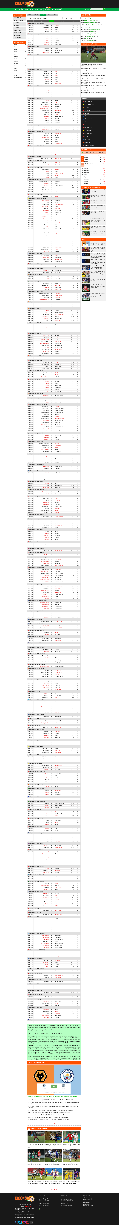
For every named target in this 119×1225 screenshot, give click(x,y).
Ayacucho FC (58, 362)
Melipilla (56, 449)
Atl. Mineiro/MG (58, 525)
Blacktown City (58, 602)
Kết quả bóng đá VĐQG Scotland (36, 968)
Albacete (47, 389)
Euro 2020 (87, 142)
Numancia (57, 389)
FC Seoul (57, 649)
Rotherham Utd (45, 110)
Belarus (15, 72)
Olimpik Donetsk (45, 748)
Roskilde (57, 777)
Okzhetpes (46, 702)
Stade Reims (46, 75)
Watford (56, 29)
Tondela (47, 152)
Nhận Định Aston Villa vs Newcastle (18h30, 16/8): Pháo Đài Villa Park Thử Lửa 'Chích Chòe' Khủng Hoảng (54, 1103)
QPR (56, 102)
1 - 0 (52, 270)
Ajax (56, 996)
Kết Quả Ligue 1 (86, 1204)
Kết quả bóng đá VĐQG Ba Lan (36, 370)
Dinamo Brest (58, 289)
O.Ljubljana (46, 824)
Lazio (47, 65)
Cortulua (57, 512)
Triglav (56, 824)
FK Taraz (57, 706)
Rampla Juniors (58, 295)
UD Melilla (46, 214)
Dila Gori (47, 164)
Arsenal (47, 31)
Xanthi (56, 897)
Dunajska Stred (58, 847)
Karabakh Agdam (45, 885)
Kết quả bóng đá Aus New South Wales (38, 600)
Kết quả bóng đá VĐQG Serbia (35, 916)
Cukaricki (46, 925)
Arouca (56, 139)
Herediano (46, 554)
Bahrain (15, 70)
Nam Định (57, 88)
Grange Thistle (45, 638)
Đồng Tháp (57, 687)
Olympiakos (57, 899)
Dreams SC (46, 634)
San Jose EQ (46, 351)
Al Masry (57, 992)
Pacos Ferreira (45, 137)
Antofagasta (57, 462)
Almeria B (46, 208)
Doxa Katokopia (45, 1003)
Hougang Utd (58, 720)
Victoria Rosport (58, 947)
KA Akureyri (46, 1022)
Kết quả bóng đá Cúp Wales (35, 912)
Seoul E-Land (58, 617)
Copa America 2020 (89, 145)
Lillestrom (57, 1017)
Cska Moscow (45, 759)
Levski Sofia (57, 196)
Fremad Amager (58, 781)
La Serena (57, 443)
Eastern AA (57, 632)
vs (51, 25)
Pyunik (47, 786)
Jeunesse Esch (58, 945)
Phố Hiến (47, 689)
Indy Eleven (46, 410)
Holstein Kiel (46, 767)
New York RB (46, 335)
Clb (41, 9)
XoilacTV (17, 1209)
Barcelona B (57, 243)
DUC (93, 152)
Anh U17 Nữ (46, 674)
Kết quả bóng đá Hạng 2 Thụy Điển (36, 874)
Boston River (46, 297)
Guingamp (46, 73)
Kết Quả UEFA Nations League (67, 1200)
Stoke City (46, 112)
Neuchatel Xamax (59, 173)
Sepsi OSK (57, 304)
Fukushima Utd (45, 569)
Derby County (46, 106)
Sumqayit (46, 889)
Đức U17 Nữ (57, 674)
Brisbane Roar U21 (44, 627)
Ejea (48, 202)
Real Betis (57, 40)
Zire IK (56, 883)
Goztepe (47, 868)
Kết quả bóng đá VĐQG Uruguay (36, 291)
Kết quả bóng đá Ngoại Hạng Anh (36, 23)
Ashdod (56, 255)
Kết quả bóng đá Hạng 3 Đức (35, 740)
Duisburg (57, 767)
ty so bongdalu (30, 1214)
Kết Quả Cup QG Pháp (88, 1205)
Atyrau (56, 704)
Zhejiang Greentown (59, 666)
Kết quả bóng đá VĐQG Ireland (36, 393)
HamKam (46, 856)
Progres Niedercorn (59, 943)
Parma (47, 63)
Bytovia (56, 183)
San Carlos (57, 554)
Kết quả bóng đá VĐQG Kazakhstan (37, 699)
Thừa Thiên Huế (45, 685)
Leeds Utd (57, 118)
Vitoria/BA (46, 435)
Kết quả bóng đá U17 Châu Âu (35, 274)
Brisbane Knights (45, 640)
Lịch (26, 9)
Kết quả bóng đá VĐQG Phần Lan (36, 983)
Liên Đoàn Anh (88, 133)
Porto (47, 150)
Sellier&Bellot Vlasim (59, 975)
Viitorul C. (46, 304)
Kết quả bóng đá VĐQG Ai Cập (35, 990)
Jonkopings (57, 876)
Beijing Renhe (45, 655)
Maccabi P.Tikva (58, 259)
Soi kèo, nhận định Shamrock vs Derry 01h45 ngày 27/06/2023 (36, 1163)
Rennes (56, 81)
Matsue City (57, 563)
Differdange (46, 945)
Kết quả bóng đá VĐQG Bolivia (36, 398)
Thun (47, 173)
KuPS (47, 988)
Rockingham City (58, 645)
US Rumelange (58, 937)
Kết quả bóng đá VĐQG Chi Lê (35, 454)
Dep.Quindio (46, 504)
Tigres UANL (46, 535)
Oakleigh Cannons (59, 621)
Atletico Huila (46, 550)
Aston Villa (46, 114)
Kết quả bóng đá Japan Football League (38, 557)
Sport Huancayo (58, 366)
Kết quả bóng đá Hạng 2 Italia (35, 826)
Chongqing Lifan (58, 662)
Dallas (56, 339)
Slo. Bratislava (58, 845)
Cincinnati (57, 351)
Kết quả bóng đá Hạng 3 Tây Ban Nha (37, 198)
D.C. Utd (47, 347)
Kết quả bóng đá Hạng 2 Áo (35, 156)
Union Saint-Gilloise (59, 314)
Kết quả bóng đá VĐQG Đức (35, 46)
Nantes (47, 79)
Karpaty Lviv (46, 750)
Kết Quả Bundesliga (87, 1198)
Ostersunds (57, 837)
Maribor (56, 822)
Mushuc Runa (58, 487)
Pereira (56, 510)
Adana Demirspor (59, 952)
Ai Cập (15, 44)
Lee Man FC (57, 634)
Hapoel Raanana (58, 261)
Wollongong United (44, 602)
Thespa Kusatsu (58, 577)
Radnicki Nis (46, 927)
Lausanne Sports (58, 358)
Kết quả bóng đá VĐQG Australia (36, 714)
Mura (47, 820)
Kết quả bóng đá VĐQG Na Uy (35, 1007)
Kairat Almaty (46, 708)
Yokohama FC (45, 588)
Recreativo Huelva (59, 204)
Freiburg (47, 50)
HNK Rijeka (57, 127)
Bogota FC (57, 498)
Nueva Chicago (58, 466)
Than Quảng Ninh (59, 90)
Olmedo (47, 483)
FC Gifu (47, 598)
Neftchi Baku (58, 887)
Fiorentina (57, 59)
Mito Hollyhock (58, 592)
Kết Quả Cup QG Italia (66, 1207)
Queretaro (57, 537)
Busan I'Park (57, 613)
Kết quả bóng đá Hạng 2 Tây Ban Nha (37, 379)
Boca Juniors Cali (45, 510)
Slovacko (47, 329)
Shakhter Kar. (58, 702)
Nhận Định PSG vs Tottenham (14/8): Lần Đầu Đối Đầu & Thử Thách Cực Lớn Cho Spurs (51, 1110)
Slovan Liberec (45, 325)
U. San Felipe (46, 447)
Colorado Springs (45, 418)
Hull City (47, 120)
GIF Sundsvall (58, 835)
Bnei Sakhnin (58, 257)
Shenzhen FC (46, 657)
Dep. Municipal (58, 364)
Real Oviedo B (58, 237)
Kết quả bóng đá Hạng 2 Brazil (36, 433)
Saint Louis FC (45, 422)
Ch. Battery (46, 414)
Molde (56, 1011)
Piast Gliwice (58, 372)
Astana (47, 712)
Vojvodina (57, 927)
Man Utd (57, 27)
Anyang (56, 615)
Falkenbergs (46, 839)
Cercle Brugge (45, 314)
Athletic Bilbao (58, 44)
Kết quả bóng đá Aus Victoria (35, 619)
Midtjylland (57, 737)
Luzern (56, 177)
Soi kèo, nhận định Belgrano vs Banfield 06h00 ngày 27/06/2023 (71, 1163)
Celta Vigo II (46, 229)
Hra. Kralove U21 (45, 697)
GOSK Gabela (46, 272)
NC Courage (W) (45, 546)
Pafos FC (57, 1005)
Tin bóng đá (58, 9)
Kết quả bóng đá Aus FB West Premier (37, 643)
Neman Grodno (45, 283)
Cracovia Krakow (45, 376)
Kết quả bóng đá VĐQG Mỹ (35, 333)
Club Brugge (57, 320)
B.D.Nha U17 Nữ (58, 672)
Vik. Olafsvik (46, 962)
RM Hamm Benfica (59, 939)
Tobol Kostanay (58, 708)
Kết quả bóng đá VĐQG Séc (35, 322)
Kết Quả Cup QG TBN (43, 1207)
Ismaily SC (46, 981)
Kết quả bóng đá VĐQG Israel (35, 253)
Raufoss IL (46, 862)
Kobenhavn (46, 735)
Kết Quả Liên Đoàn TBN (44, 1205)
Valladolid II (46, 210)
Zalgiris (47, 794)
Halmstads (46, 878)
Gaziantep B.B (58, 954)
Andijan (47, 803)
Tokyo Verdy (46, 594)
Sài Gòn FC (46, 94)
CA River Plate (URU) (44, 293)
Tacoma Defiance (59, 420)
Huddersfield (46, 27)
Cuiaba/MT (46, 439)
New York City (58, 341)
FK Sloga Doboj (58, 270)
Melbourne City (58, 716)
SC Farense (46, 139)
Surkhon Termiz (58, 805)
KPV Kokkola (57, 988)
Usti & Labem (58, 977)
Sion (48, 175)
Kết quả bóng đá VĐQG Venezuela (36, 489)
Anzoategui (46, 493)
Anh (15, 54)
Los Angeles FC (45, 353)
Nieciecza (46, 185)
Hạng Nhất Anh (17, 37)
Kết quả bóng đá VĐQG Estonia (36, 797)
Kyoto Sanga (57, 588)
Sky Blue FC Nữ (58, 546)
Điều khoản (29, 1217)
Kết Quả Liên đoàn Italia (66, 1205)
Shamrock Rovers (59, 395)
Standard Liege (58, 318)
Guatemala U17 (58, 477)
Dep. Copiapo (58, 451)
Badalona (46, 224)
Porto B (56, 135)
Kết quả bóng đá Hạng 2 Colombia (36, 496)
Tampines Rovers (45, 720)
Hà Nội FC (57, 92)
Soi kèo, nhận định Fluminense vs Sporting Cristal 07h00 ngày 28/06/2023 (36, 1146)
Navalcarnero (46, 239)
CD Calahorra (46, 247)
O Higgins (46, 456)
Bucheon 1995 (45, 615)
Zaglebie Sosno (45, 374)
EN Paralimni (46, 1001)
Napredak (57, 929)
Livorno (47, 828)
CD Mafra (57, 137)
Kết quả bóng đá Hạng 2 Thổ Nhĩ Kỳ (37, 949)
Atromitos (46, 901)
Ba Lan (15, 68)
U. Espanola (57, 460)
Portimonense (58, 148)
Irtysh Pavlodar (58, 712)
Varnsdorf (46, 975)
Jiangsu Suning (45, 659)
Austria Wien (46, 815)
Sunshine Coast (58, 625)
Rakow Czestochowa (44, 181)
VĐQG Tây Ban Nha (18, 20)
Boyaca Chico (58, 500)
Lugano (47, 177)
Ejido (56, 220)
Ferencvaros (46, 266)
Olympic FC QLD (58, 627)
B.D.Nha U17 (57, 278)
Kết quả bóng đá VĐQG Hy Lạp (35, 891)
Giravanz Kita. (45, 577)
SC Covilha (46, 141)
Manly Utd (57, 604)
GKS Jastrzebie (45, 187)
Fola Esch (46, 939)
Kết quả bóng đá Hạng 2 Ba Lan (36, 179)
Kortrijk (47, 312)
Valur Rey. (57, 1022)
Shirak (56, 786)
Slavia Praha (57, 325)
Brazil (15, 79)
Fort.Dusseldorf (58, 50)
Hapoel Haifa (46, 259)
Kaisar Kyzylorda (58, 710)
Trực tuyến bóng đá (22, 1212)
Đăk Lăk (56, 683)
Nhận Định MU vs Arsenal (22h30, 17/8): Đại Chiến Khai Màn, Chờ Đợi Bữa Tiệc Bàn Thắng (51, 1099)
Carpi (56, 828)
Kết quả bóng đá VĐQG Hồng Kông (36, 630)
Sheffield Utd (57, 112)
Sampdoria (57, 63)
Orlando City (46, 337)
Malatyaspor (57, 870)
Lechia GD (57, 376)
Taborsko (47, 977)
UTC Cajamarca (45, 364)
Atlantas (57, 792)
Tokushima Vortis (45, 590)
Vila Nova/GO (58, 435)
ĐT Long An (57, 685)
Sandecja (57, 189)
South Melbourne (45, 621)
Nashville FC (57, 416)
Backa (47, 923)
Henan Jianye (58, 655)
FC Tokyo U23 (46, 575)
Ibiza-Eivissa (57, 208)
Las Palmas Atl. (45, 231)
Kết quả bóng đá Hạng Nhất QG (36, 679)
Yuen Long (46, 632)
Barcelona (57, 36)
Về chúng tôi (17, 1217)
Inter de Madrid (45, 233)
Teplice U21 (46, 693)
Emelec (56, 483)
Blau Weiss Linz (45, 158)
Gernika (56, 249)
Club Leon (46, 533)
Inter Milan (57, 57)
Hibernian (57, 970)
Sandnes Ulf (57, 856)
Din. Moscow (58, 759)
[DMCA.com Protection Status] (44, 1209)
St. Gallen (57, 169)
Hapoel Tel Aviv (45, 257)
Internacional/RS (58, 523)
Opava (47, 327)
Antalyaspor (57, 868)
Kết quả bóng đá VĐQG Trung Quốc (37, 653)
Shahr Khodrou (58, 910)
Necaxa (47, 537)
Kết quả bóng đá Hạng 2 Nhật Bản (36, 584)
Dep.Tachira (57, 491)
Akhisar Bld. (46, 870)
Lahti (47, 986)
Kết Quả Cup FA (42, 1199)
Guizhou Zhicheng (44, 666)
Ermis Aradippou (58, 1001)
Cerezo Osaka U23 (59, 575)
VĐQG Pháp (16, 27)
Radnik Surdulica (58, 919)
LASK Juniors (58, 158)
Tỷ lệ (31, 9)
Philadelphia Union (44, 343)
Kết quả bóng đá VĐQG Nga (35, 754)
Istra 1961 (46, 127)
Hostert (56, 941)
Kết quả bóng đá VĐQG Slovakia (36, 843)
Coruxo (56, 206)
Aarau (47, 358)
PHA (100, 152)
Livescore (36, 14)
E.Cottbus (57, 742)
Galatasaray (46, 872)
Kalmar (47, 837)
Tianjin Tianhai (45, 662)
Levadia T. (57, 799)
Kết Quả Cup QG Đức (87, 1199)
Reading (47, 122)
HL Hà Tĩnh (57, 681)
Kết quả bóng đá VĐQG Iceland (36, 1020)
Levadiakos (46, 905)
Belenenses (46, 154)
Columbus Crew (58, 347)
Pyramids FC (46, 992)
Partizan (47, 929)
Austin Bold (57, 428)
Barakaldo (46, 245)
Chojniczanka (45, 191)
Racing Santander (45, 249)
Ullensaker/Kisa (45, 854)
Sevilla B (47, 212)
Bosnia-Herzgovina (18, 77)
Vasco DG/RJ (45, 521)
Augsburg (57, 48)
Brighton (57, 31)
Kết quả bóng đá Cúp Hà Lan (35, 994)
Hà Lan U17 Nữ (58, 670)
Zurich (56, 171)
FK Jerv (56, 864)
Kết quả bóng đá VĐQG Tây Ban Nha (37, 34)
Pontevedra (57, 231)
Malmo (56, 839)
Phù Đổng (46, 681)
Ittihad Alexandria (59, 981)
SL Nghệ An (57, 96)
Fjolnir (47, 966)
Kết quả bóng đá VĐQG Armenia (36, 784)
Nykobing (57, 779)
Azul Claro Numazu (59, 573)
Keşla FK (47, 883)
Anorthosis (46, 1005)
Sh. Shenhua (57, 657)
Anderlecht (46, 318)
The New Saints (58, 914)
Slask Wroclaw (58, 374)
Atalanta (57, 65)
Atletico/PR (57, 527)
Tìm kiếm (87, 9)
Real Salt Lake (45, 349)
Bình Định (46, 683)
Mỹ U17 (47, 472)
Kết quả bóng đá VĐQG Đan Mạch (36, 729)
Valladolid (46, 44)
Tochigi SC (57, 590)
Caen (56, 73)
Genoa (47, 67)
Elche (47, 391)
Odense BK (46, 737)
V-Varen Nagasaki (59, 594)
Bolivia (15, 75)
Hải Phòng (57, 94)
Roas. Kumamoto (45, 581)
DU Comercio (46, 362)
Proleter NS (57, 925)
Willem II (47, 996)
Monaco (47, 83)
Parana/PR (46, 437)
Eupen (47, 310)
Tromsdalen (46, 860)
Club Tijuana (46, 539)
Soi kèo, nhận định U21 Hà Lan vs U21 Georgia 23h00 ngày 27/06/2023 (71, 1145)
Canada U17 (46, 477)
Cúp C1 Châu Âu (17, 30)
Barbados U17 (58, 472)
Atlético (47, 500)
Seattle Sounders (58, 345)
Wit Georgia (46, 162)
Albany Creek (58, 640)
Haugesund (46, 1011)
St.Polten (47, 811)
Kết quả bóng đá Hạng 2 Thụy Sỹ (36, 355)
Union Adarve (58, 218)
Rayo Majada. (58, 391)
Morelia (56, 531)
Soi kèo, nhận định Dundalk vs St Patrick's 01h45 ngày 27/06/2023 (53, 1163)
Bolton (56, 108)
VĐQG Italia (16, 25)
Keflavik (47, 964)
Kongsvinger (57, 862)
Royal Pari (46, 400)
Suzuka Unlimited (45, 559)
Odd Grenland (45, 1015)
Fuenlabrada (46, 218)
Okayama (57, 596)
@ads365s (28, 1206)
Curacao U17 (46, 475)
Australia (16, 63)
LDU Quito (46, 485)
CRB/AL (56, 437)
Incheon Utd (57, 651)
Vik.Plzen (46, 331)
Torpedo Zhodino (58, 283)
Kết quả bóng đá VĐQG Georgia (36, 160)
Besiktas (57, 872)
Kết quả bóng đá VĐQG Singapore (36, 718)
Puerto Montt (46, 451)
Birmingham (57, 122)
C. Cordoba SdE (45, 468)
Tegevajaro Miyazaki (44, 565)
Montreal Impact (45, 341)
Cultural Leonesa (45, 200)
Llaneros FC (57, 504)
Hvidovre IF (46, 773)
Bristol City (57, 120)
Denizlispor (57, 956)
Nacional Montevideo (44, 299)
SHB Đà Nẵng (46, 90)
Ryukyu (56, 598)
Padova (56, 830)
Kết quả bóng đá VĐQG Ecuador (36, 481)
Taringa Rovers (58, 638)
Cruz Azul (46, 531)
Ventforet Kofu (45, 586)
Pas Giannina (46, 895)
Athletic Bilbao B (58, 247)
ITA (90, 152)
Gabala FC (46, 887)
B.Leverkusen (45, 52)
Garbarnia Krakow (59, 185)
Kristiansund (46, 1009)
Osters (56, 878)
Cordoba (47, 387)
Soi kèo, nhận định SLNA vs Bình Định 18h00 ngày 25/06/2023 (71, 1182)
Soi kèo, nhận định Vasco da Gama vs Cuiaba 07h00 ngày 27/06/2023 (36, 1182)
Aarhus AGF (57, 731)
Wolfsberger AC (58, 813)
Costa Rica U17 (58, 475)
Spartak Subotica (45, 919)
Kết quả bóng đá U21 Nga (34, 725)
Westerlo (57, 316)
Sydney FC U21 (45, 606)
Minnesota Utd (45, 345)
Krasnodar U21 (58, 727)
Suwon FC (46, 617)
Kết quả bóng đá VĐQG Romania (36, 302)
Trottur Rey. (46, 960)
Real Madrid (46, 42)
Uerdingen (46, 742)
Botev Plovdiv (46, 196)
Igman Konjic (46, 270)
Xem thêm (54, 1124)
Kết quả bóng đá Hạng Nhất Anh (36, 98)
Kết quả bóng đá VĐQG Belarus (36, 281)
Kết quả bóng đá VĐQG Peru (35, 360)
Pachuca (57, 533)
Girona (56, 38)
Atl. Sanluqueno (45, 204)
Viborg (47, 777)
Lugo (47, 383)
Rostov (47, 761)
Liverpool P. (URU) (58, 297)
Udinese (47, 57)
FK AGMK (47, 805)
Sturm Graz (57, 811)
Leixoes (56, 141)
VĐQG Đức (16, 22)
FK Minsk (47, 289)
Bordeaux (46, 71)
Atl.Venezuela (58, 493)
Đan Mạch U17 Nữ (59, 676)
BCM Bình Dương (45, 92)
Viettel (47, 96)
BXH (55, 14)
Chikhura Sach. (58, 164)
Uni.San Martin (45, 368)
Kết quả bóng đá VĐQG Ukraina (36, 746)
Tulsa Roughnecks (59, 426)
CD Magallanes (45, 445)
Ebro (56, 241)
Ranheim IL (57, 1013)
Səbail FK (57, 885)
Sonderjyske (46, 733)
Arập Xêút (16, 61)
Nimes (56, 75)
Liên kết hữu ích (86, 15)
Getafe (47, 38)
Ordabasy (46, 704)
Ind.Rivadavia (46, 466)
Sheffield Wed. (45, 102)
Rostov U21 (46, 727)
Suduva (47, 792)
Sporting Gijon (58, 385)
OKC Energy (46, 420)
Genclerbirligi (46, 956)
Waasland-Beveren (59, 312)
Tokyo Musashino (59, 565)
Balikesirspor (46, 954)
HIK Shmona (46, 261)
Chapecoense (45, 527)
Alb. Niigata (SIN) (45, 722)
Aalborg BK (46, 731)
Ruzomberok (46, 845)
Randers (57, 733)
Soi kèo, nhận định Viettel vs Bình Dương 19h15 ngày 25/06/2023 (53, 1182)
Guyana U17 (46, 479)
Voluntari (47, 306)
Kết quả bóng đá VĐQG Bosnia (36, 268)
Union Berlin (57, 769)
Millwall (56, 100)
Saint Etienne (58, 83)
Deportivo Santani (45, 516)
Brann (47, 1013)
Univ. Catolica (58, 456)
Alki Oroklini (57, 1003)
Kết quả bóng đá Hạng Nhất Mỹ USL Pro (38, 404)
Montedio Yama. (45, 596)
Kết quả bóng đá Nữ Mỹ (34, 541)
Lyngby (47, 775)
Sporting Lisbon (58, 154)
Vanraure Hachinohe (59, 581)
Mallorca (47, 385)
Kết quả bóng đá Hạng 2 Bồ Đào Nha (37, 131)
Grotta (56, 962)
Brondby (56, 735)
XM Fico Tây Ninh (58, 689)
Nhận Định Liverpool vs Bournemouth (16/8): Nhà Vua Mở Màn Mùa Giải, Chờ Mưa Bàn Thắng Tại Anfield (53, 1107)
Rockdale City (45, 604)
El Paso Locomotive (59, 418)
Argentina (16, 56)
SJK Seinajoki (58, 986)
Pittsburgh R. (57, 414)
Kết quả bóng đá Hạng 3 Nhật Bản (36, 567)
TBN (87, 152)
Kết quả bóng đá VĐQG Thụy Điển (36, 833)
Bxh (36, 9)
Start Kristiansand (45, 858)
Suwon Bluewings (45, 649)
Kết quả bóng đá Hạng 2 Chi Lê (36, 441)
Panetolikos (57, 893)
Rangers (47, 970)
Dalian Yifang (58, 659)
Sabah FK (57, 889)
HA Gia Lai (46, 88)
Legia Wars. (46, 372)
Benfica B (46, 135)
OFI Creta (57, 901)
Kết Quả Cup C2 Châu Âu (66, 1199)
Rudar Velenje (58, 820)
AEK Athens (57, 905)
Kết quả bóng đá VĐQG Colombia (36, 548)
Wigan (47, 100)
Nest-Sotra (57, 851)
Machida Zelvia (45, 592)
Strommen (57, 858)
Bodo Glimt (46, 1017)
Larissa (47, 899)
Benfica (47, 148)
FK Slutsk (47, 287)
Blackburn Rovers (45, 104)
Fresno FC (57, 406)
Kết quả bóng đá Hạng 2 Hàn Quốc (37, 611)
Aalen (47, 744)
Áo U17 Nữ (46, 670)
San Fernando (58, 216)
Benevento (46, 830)
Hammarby (57, 841)
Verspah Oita (46, 563)
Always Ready (58, 402)
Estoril (47, 143)
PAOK (56, 895)
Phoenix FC (57, 424)
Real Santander (45, 506)
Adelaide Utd (46, 716)
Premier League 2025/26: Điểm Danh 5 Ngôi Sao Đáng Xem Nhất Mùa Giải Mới (49, 1119)
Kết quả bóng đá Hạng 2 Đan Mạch (37, 771)
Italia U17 (57, 276)
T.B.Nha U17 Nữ (45, 676)
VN (96, 152)
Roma (56, 67)
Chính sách (23, 1217)
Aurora (47, 402)
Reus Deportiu (58, 387)
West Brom (57, 106)
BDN (103, 152)
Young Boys (57, 175)
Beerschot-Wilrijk (45, 316)
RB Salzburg (57, 815)
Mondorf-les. (46, 941)
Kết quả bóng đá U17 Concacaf (36, 470)
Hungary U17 (46, 278)
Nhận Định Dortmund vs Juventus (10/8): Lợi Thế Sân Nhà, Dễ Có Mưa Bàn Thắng (49, 1112)
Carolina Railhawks (59, 410)
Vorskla (56, 748)
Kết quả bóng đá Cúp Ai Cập (35, 979)
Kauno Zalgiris (58, 790)
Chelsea (47, 29)
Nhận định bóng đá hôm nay (90, 44)
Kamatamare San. (45, 571)
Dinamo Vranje (45, 921)
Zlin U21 (57, 693)
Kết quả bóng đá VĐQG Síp (35, 999)
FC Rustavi (57, 162)
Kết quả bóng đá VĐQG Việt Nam (36, 85)
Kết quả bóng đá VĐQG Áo (35, 809)
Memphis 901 (45, 408)
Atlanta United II (45, 416)
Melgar (47, 366)
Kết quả (30, 14)
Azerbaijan (16, 65)
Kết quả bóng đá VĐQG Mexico (36, 529)
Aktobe (47, 710)
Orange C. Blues (45, 424)
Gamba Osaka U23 (44, 579)
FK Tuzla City (57, 272)
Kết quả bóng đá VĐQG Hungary (36, 263)
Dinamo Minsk (58, 287)
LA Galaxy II (46, 428)
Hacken (47, 835)
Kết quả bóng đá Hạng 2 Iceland (36, 958)
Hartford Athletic (45, 412)
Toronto (56, 337)
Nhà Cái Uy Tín (49, 9)
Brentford (46, 116)
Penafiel (47, 133)
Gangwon (46, 651)
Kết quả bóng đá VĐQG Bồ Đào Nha (37, 145)
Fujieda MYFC (58, 571)
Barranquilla (46, 502)
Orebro (47, 841)
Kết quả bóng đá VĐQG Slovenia (36, 818)
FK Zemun (57, 921)
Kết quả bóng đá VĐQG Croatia (36, 125)
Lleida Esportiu (45, 243)
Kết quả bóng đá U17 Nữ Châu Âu (36, 668)
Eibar (47, 40)
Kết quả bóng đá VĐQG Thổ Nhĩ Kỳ (36, 866)
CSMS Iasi (57, 306)
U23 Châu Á (87, 139)
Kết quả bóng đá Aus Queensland (36, 623)
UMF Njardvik (58, 960)
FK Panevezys (58, 794)
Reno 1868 (46, 426)
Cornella (47, 222)
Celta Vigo (46, 36)
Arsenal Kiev (57, 750)
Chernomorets (58, 752)
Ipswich (47, 118)
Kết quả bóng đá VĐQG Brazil (35, 519)
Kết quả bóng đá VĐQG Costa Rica (37, 552)
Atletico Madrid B (45, 226)
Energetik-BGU (45, 285)
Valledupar (46, 512)
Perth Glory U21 (45, 645)
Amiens (56, 77)
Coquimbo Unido (45, 460)
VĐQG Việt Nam (17, 35)
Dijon (56, 79)
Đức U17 (47, 276)
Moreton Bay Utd (45, 625)
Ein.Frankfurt (57, 52)
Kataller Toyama (45, 573)
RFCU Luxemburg (45, 943)
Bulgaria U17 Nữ (45, 672)
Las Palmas (57, 381)
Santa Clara (57, 152)
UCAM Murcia (45, 216)
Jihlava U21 (46, 695)
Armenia (16, 58)
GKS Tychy (57, 181)
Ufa (55, 756)
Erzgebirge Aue (58, 765)
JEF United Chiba (58, 586)
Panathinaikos (45, 893)
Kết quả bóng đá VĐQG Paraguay (36, 514)
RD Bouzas (57, 226)
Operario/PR (57, 439)
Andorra (15, 51)
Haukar (56, 966)
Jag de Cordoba (58, 550)
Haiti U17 (57, 479)
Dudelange (46, 947)
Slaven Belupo (45, 129)
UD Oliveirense (58, 133)
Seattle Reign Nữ (58, 544)
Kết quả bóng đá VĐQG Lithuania (36, 788)
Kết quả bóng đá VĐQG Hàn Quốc (36, 647)
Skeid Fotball (57, 854)
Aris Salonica (46, 897)
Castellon (46, 251)
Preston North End (59, 116)
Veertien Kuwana (58, 559)
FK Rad (56, 923)
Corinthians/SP (58, 521)
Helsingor (46, 781)
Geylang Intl (57, 722)
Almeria (56, 383)
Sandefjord (46, 851)
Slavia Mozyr (57, 285)
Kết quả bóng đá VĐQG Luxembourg (37, 933)
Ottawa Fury (57, 422)
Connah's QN (46, 914)
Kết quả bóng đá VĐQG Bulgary (36, 194)
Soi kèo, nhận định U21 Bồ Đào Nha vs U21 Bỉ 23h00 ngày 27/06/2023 (53, 1145)
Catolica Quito (45, 487)
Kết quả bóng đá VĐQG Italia (35, 54)
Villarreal (57, 42)
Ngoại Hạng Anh (17, 17)
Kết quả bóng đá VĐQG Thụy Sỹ (36, 167)
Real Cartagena (58, 506)
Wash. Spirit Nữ (45, 544)
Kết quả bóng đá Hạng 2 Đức (35, 763)
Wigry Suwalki (45, 189)
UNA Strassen (45, 935)
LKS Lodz (57, 187)
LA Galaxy (57, 335)
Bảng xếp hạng (86, 150)
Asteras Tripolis (45, 903)
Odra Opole (46, 183)
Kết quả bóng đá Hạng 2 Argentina (36, 464)
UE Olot (56, 202)
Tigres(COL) (46, 498)
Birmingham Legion (59, 408)
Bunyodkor (57, 807)
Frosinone (57, 61)
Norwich (56, 114)
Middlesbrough (58, 110)
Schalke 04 (46, 48)
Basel (47, 171)
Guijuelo (56, 239)
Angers (56, 71)
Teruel (47, 241)
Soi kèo (21, 9)
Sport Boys (57, 368)
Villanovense (58, 212)
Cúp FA (86, 136)
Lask (47, 813)
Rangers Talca (58, 445)
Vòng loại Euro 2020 (90, 122)
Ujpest (56, 266)
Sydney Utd (46, 608)
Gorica (47, 822)
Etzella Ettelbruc (58, 935)
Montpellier (46, 77)
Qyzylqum (46, 807)
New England (58, 343)
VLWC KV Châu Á (88, 130)
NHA (83, 152)
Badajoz (57, 214)
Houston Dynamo (45, 339)
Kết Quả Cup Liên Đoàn (44, 1200)
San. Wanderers (45, 449)
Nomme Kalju (46, 799)
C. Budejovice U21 (59, 695)
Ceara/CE (46, 525)
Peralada (57, 251)
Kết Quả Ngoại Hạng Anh (44, 1198)
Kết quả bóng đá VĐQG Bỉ (34, 308)
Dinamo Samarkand (59, 803)
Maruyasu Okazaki (44, 561)
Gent (47, 320)
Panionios (57, 903)
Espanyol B (57, 222)
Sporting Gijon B (45, 235)
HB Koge (57, 775)
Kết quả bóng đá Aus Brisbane (36, 636)
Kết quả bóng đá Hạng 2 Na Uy (36, 849)
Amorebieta (57, 245)
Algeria (15, 49)
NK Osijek (57, 129)
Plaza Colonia (45, 295)
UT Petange (46, 937)
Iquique (56, 458)
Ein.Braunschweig (59, 744)
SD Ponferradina (58, 229)
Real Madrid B (45, 206)
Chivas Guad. (58, 535)
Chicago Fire (57, 353)
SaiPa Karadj (46, 910)
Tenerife (47, 381)
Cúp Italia (87, 124)
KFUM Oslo (46, 864)
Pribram (56, 329)
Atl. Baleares (58, 224)
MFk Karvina (57, 327)
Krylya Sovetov (45, 756)
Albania (15, 47)
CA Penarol (57, 293)
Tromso (56, 1009)
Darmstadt (46, 769)
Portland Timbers (58, 349)
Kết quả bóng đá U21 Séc (34, 691)
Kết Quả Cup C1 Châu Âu (66, 1198)
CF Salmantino (58, 210)
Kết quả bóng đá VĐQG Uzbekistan (37, 801)
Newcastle (46, 25)
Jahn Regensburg (45, 765)
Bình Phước (46, 687)
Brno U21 (57, 697)
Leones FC (57, 508)
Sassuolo (46, 61)
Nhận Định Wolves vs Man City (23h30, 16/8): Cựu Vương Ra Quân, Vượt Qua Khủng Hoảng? (52, 1096)
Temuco (56, 447)
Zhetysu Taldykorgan (44, 706)
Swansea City (58, 104)
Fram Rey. (57, 964)
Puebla (56, 539)
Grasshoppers (45, 169)
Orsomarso (46, 508)
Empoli (47, 59)
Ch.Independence (59, 412)
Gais (48, 876)
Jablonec (57, 331)
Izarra (47, 237)
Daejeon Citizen (45, 613)
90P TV (86, 27)
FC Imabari (57, 561)
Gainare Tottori (58, 569)
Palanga (47, 790)
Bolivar (56, 400)
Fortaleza (57, 502)
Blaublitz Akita (58, 579)
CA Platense (57, 468)
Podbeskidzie (58, 191)
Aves (56, 150)
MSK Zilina (46, 847)
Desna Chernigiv (45, 752)
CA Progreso (57, 299)
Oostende (57, 310)
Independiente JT (59, 485)
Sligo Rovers (46, 395)
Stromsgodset (58, 1015)
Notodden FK (57, 860)
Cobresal (47, 462)
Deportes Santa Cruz (44, 443)
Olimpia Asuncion (59, 516)
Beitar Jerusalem (45, 255)
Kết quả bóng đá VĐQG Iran (35, 908)
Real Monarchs (45, 406)
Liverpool (57, 25)
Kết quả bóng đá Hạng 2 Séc (35, 973)
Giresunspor (46, 952)
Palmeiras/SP (45, 523)
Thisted (47, 779)
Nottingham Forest (44, 108)
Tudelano (57, 235)
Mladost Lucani (58, 931)
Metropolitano (45, 491)
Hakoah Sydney (58, 606)
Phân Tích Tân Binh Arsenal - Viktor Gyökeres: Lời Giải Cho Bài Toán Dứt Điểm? (49, 1117)
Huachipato (46, 458)
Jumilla (47, 220)
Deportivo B (57, 200)
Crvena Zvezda (45, 931)
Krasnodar (57, 761)
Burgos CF (57, 233)
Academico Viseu (59, 143)
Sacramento (57, 430)
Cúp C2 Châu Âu (17, 32)
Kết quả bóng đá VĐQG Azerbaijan (36, 881)
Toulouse (46, 81)
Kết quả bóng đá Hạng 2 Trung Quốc (37, 664)
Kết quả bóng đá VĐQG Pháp (35, 69)
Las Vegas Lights (45, 430)
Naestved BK (58, 773)
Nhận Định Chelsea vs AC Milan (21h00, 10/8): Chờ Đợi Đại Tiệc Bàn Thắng (47, 1115)
